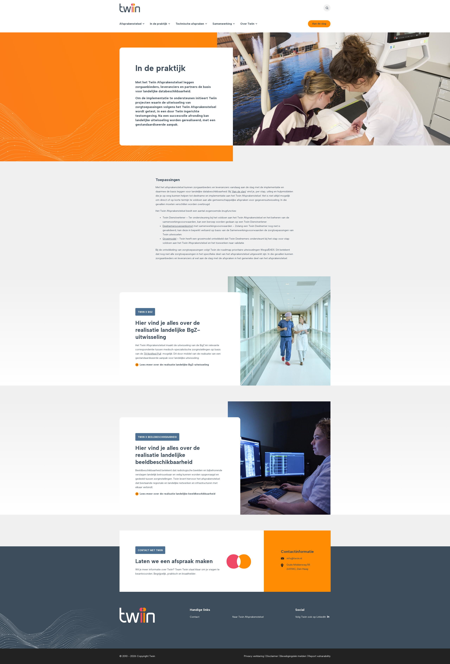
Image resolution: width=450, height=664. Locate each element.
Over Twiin (247, 23)
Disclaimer (272, 656)
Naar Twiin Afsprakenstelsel (248, 616)
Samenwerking (222, 23)
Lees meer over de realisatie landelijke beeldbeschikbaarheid (177, 493)
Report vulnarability (319, 656)
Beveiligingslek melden (293, 656)
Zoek (326, 7)
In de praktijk (158, 23)
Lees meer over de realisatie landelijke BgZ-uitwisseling (174, 364)
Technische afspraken (190, 23)
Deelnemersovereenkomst (178, 226)
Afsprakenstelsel (131, 23)
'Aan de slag (239, 191)
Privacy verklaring (254, 656)
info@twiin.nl (294, 558)
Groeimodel (169, 238)
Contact (194, 616)
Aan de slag (319, 23)
